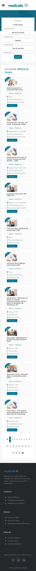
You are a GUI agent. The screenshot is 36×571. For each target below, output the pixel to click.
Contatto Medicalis (14, 544)
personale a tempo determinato (19, 523)
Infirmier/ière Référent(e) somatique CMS (17, 229)
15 (23, 446)
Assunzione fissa (13, 520)
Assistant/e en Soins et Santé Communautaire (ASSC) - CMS (16, 159)
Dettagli (12, 105)
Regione (18, 40)
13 (16, 446)
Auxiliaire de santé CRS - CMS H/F (17, 195)
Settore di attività (18, 32)
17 (29, 446)
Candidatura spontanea (16, 500)
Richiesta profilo (13, 517)
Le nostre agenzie (14, 538)
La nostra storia (13, 541)
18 (13, 453)
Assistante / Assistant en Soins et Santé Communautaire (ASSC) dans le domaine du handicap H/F (17, 301)
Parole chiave (18, 25)
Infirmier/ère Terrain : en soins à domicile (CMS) (17, 123)
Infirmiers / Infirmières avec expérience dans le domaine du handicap (17, 412)
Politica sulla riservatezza (18, 568)
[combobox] (18, 36)
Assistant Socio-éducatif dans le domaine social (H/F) (17, 376)
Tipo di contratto (18, 48)
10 (7, 446)
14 (19, 446)
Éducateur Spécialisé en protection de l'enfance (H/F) (17, 339)
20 (19, 453)
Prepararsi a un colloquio (16, 503)
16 (26, 446)
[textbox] (18, 37)
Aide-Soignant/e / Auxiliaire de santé (15, 89)
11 (10, 446)
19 (16, 453)
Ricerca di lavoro (13, 497)
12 (13, 446)
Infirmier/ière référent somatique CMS (16, 264)
